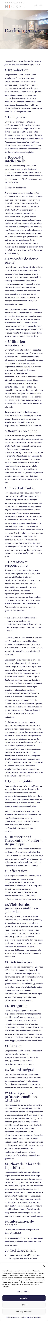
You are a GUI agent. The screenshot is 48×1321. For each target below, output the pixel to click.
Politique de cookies (12, 1317)
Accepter (24, 1298)
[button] (44, 1266)
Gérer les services (23, 1291)
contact (13, 1245)
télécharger (31, 1255)
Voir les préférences (24, 1311)
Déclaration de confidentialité (31, 1317)
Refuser (24, 1305)
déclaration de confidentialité (18, 1077)
